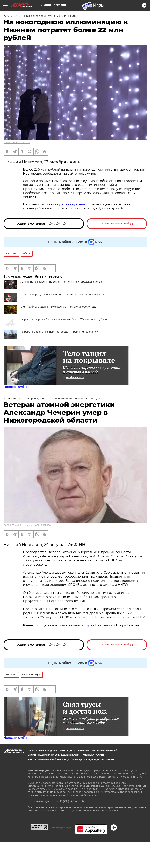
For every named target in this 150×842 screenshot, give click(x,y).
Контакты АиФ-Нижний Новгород (48, 759)
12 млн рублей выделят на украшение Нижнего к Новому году (58, 306)
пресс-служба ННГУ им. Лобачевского (27, 524)
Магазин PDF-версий (104, 750)
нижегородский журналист (93, 625)
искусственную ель (69, 204)
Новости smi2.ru (16, 387)
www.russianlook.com (17, 142)
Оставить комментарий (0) (117, 223)
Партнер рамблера (61, 827)
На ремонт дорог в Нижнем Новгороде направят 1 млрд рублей (59, 331)
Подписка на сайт (93, 755)
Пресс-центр (67, 750)
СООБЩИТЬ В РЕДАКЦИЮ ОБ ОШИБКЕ (93, 759)
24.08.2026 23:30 (13, 398)
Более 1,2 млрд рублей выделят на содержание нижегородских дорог (63, 294)
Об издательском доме (42, 750)
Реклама (83, 750)
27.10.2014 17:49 (12, 15)
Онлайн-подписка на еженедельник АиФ (53, 755)
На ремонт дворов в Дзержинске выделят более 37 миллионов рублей (63, 319)
